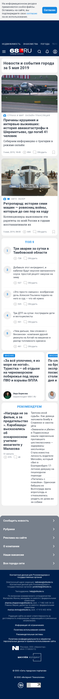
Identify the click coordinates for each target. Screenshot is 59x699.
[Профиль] (55, 51)
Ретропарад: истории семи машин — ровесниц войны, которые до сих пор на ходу (26, 207)
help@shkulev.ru (37, 591)
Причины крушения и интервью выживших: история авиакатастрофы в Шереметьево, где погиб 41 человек (25, 128)
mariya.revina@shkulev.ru (19, 610)
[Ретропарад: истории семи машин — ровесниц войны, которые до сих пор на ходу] (29, 177)
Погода (45, 44)
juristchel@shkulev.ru (42, 587)
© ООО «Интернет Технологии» (29, 677)
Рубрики (9, 529)
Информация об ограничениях (29, 625)
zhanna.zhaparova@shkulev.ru (18, 603)
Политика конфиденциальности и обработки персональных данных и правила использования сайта (29, 640)
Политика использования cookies (29, 630)
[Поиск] (39, 51)
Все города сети (14, 563)
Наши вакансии (13, 554)
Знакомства (30, 44)
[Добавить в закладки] (54, 152)
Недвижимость (11, 44)
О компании (11, 546)
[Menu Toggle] (4, 51)
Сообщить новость (16, 520)
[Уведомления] (47, 51)
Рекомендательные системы (29, 634)
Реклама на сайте (15, 537)
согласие (32, 13)
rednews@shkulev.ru (44, 582)
